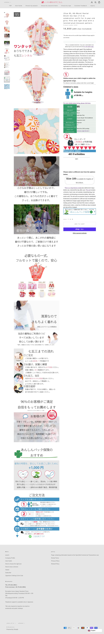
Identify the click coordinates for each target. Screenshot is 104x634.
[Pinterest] (72, 219)
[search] (95, 2)
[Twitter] (70, 219)
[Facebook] (68, 219)
